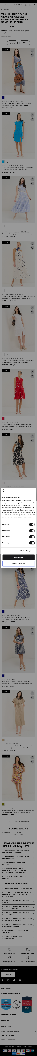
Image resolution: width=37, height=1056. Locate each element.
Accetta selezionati (18, 563)
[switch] (32, 530)
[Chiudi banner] (34, 490)
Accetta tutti (18, 557)
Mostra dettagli (25, 551)
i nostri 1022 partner (13, 500)
